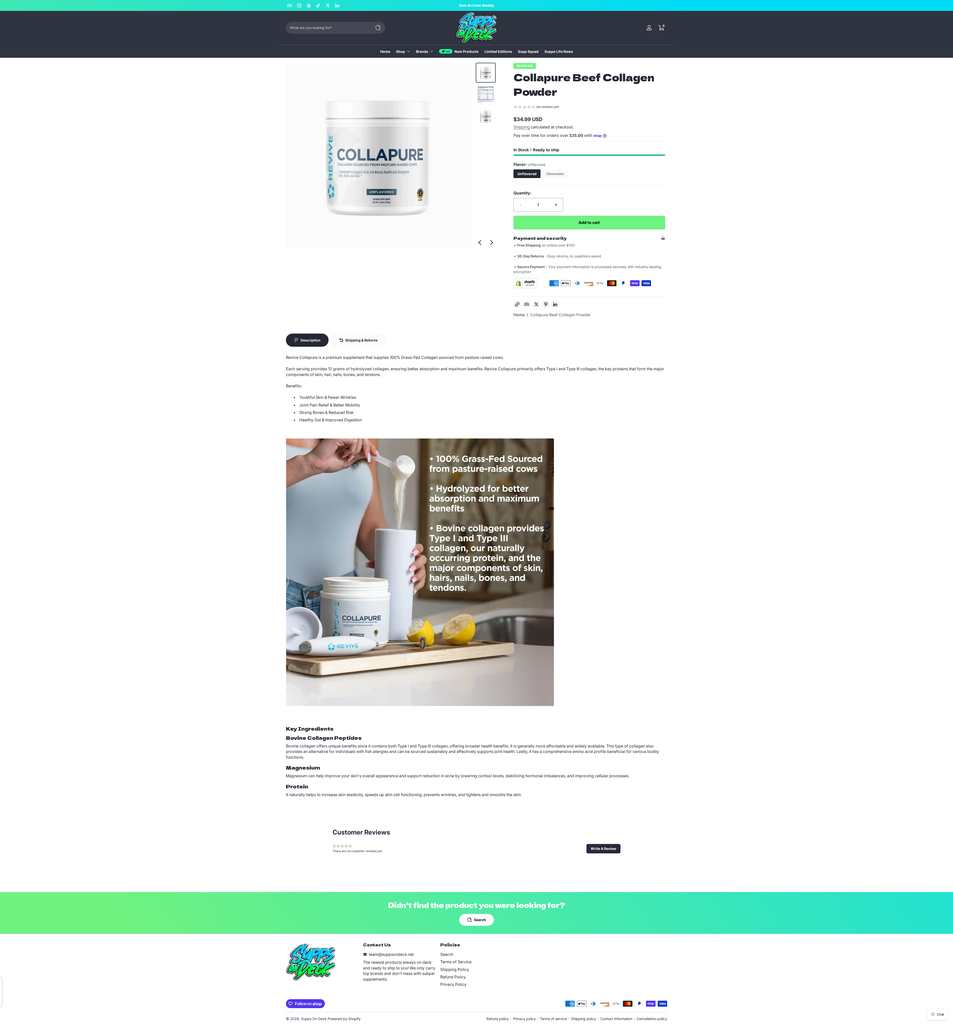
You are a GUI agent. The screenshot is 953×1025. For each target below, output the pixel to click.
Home (519, 314)
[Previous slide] (480, 242)
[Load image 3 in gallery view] (486, 116)
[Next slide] (492, 242)
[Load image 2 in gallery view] (486, 94)
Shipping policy (583, 1019)
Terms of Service (456, 961)
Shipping (521, 126)
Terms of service (553, 1019)
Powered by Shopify (344, 1019)
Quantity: (522, 192)
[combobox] (327, 28)
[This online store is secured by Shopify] (525, 283)
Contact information (616, 1019)
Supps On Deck (314, 1019)
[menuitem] (476, 954)
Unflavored (527, 174)
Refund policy (497, 1019)
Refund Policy (453, 976)
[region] (476, 5)
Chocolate (555, 174)
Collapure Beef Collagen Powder (560, 314)
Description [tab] (310, 340)
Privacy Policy (453, 984)
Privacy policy (524, 1019)
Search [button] (480, 920)
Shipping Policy (454, 969)
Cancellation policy (652, 1019)
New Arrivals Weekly (476, 5)
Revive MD (524, 65)
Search (446, 954)
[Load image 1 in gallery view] (486, 73)
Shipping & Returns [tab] (361, 340)
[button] (661, 28)
